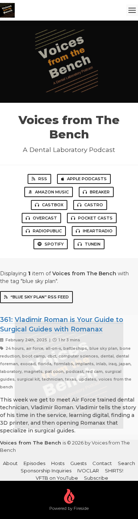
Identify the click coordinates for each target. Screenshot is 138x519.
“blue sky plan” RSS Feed (40, 297)
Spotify (54, 244)
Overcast (45, 218)
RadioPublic (47, 230)
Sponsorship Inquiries (46, 470)
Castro (93, 204)
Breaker (100, 192)
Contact (102, 463)
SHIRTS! (114, 470)
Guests (78, 463)
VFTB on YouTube (57, 478)
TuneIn (92, 244)
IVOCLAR (88, 470)
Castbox (52, 204)
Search (126, 463)
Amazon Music (52, 192)
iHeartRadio (98, 230)
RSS (42, 178)
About (10, 463)
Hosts (57, 463)
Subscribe (96, 478)
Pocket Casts (95, 218)
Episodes (34, 463)
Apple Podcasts (87, 178)
